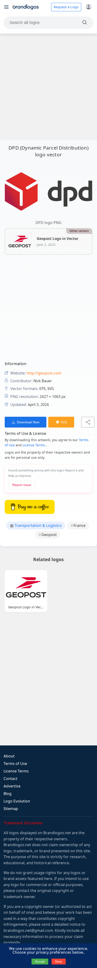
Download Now (28, 422)
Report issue (21, 485)
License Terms (16, 771)
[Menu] (6, 7)
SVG (64, 422)
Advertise (12, 786)
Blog (8, 793)
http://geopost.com (44, 373)
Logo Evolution (17, 801)
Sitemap (11, 808)
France (79, 525)
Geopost (49, 534)
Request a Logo (66, 7)
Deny (58, 961)
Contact (10, 778)
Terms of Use (15, 763)
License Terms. (34, 445)
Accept (40, 961)
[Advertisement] (48, 86)
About (9, 756)
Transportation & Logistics (38, 525)
